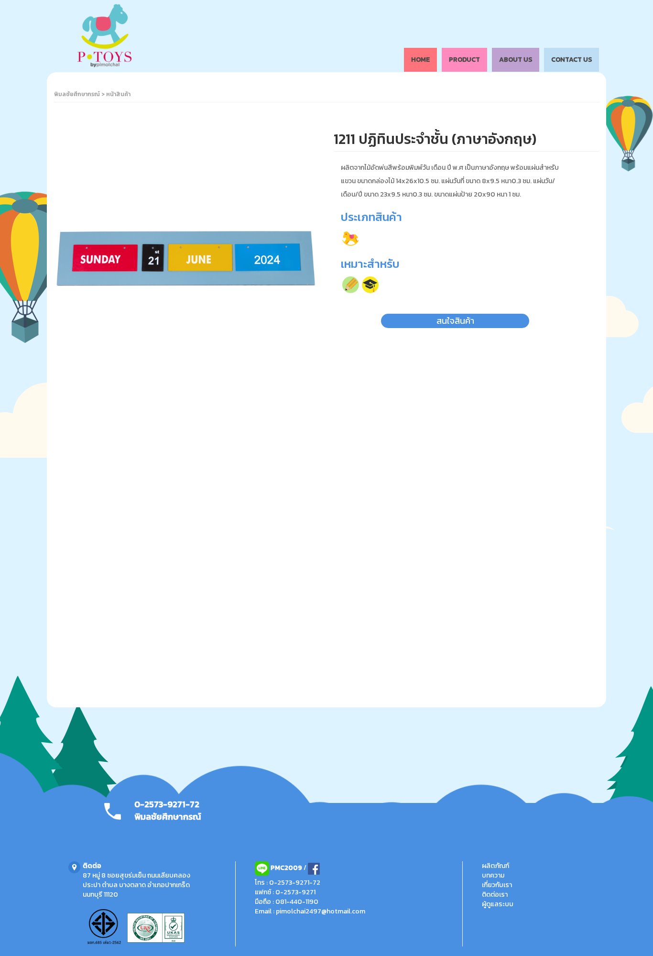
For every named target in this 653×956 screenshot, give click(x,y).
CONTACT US (571, 60)
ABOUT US (515, 60)
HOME (420, 60)
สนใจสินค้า (455, 320)
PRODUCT (464, 60)
